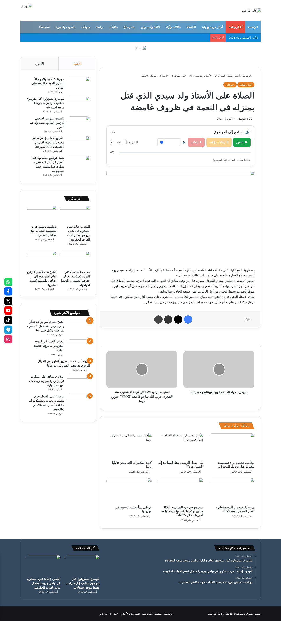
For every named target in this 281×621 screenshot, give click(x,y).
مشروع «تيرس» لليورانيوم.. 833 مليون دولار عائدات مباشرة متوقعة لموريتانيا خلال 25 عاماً (182, 511)
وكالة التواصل (245, 118)
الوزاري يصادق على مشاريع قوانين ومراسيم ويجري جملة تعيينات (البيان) (46, 381)
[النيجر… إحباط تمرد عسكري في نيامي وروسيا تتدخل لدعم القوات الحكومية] (75, 214)
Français (44, 27)
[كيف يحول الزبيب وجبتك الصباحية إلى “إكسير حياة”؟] (180, 446)
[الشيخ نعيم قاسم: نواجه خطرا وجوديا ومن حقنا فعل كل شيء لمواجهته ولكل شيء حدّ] (78, 327)
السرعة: (133, 142)
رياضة (99, 27)
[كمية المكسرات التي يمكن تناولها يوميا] (129, 446)
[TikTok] (8, 320)
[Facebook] (8, 291)
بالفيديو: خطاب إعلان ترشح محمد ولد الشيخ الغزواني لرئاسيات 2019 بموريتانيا (48, 142)
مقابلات (113, 27)
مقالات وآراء (173, 27)
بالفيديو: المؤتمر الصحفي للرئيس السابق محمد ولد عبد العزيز (47, 123)
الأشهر (77, 64)
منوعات (85, 27)
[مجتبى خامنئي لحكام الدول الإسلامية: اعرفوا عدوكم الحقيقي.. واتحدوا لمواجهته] (75, 259)
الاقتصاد (191, 27)
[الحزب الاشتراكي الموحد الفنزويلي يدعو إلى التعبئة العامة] (78, 347)
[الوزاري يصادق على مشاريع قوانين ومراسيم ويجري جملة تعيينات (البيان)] (78, 382)
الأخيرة (39, 64)
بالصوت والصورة (65, 27)
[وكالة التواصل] (251, 10)
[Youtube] (8, 310)
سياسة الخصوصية (152, 613)
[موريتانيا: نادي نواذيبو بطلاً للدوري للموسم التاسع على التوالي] (78, 84)
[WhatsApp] (8, 282)
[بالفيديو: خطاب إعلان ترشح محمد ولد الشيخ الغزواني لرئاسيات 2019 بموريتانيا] (78, 143)
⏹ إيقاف (196, 142)
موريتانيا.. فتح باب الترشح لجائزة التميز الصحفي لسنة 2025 (235, 509)
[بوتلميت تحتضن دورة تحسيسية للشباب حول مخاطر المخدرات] (231, 446)
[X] (8, 301)
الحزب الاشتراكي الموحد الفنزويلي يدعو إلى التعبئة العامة (49, 346)
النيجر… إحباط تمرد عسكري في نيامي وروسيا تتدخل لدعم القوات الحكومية (43, 583)
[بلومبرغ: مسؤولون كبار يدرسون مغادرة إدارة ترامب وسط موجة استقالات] (78, 104)
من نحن (103, 613)
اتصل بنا (114, 613)
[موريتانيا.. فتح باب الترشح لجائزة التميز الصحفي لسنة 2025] (231, 490)
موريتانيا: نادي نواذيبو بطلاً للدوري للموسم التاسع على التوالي (48, 83)
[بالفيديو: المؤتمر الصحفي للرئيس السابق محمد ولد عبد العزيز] (78, 124)
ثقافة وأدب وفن (150, 27)
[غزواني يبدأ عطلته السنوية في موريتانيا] (129, 490)
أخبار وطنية (235, 27)
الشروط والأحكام (130, 613)
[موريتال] (140, 48)
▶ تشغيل (242, 142)
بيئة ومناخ (129, 27)
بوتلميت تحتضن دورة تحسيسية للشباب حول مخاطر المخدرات (236, 464)
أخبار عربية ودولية (212, 27)
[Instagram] (8, 339)
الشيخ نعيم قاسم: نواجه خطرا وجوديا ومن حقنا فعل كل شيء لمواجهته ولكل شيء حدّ (45, 326)
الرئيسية (253, 27)
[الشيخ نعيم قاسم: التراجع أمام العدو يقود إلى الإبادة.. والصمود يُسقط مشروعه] (41, 259)
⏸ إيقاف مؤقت (219, 142)
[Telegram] (8, 330)
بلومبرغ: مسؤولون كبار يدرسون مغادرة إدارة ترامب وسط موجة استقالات (45, 103)
